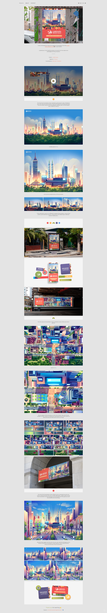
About (27, 3)
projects (21, 3)
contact (33, 3)
